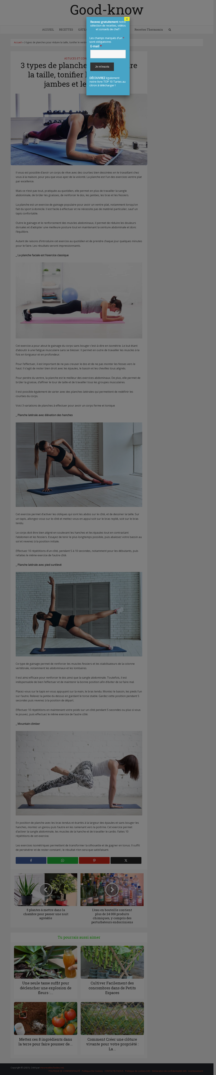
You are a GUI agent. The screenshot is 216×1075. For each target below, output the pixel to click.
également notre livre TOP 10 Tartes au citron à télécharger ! (107, 53)
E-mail (96, 46)
